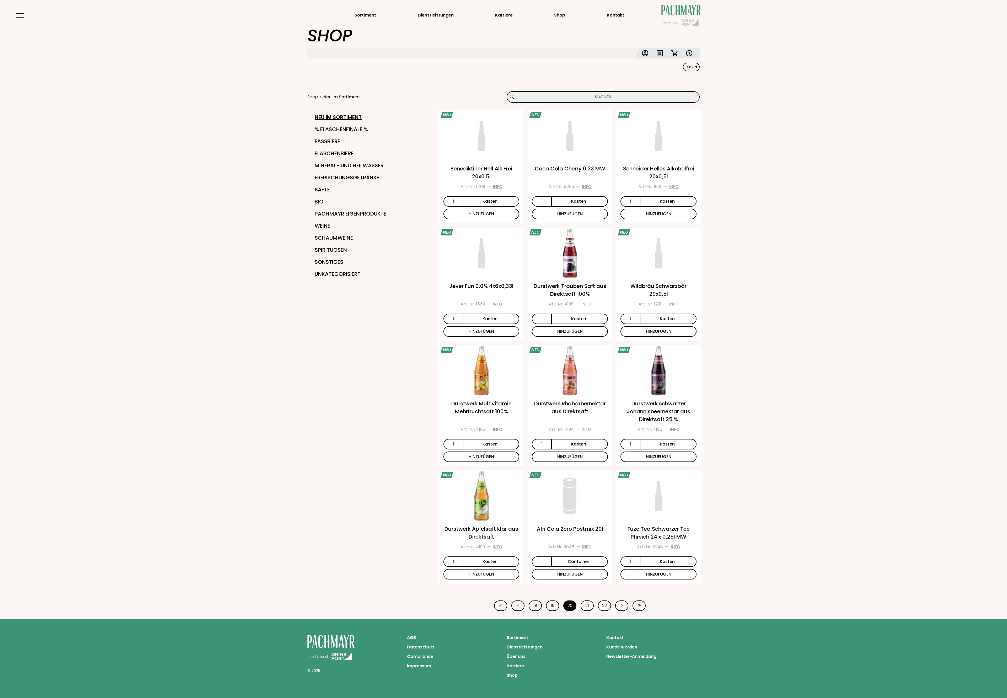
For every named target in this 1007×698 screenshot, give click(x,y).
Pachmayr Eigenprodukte (350, 213)
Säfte (322, 189)
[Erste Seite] (500, 605)
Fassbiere (327, 141)
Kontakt (615, 15)
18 (535, 606)
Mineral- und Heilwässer (349, 165)
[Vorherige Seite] (517, 605)
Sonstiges (329, 262)
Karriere (504, 15)
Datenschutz (421, 647)
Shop (559, 15)
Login (691, 66)
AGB (411, 638)
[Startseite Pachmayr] (681, 15)
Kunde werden (621, 647)
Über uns (516, 656)
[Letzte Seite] (639, 605)
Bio (319, 201)
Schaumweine (334, 237)
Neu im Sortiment (338, 117)
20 (569, 606)
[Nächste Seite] (621, 605)
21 (587, 606)
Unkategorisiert (338, 274)
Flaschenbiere (334, 153)
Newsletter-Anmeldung (631, 656)
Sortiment (365, 15)
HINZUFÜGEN (481, 214)
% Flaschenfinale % (341, 129)
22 (604, 606)
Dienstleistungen (436, 15)
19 (552, 606)
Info (497, 187)
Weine (322, 225)
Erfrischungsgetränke (347, 177)
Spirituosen (331, 250)
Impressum (419, 666)
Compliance (420, 656)
